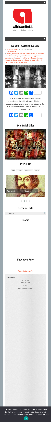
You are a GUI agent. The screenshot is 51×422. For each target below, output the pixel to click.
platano (15, 60)
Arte (13, 170)
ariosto (14, 54)
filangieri (17, 56)
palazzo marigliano (22, 58)
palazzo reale (34, 58)
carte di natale (30, 54)
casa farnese (40, 54)
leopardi (7, 58)
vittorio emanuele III (20, 62)
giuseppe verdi (36, 56)
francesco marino (12, 50)
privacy (25, 285)
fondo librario (25, 56)
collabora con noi (25, 288)
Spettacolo (28, 170)
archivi (9, 54)
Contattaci (25, 283)
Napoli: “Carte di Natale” (25, 45)
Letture (37, 170)
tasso (11, 62)
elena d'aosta (9, 56)
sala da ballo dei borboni (26, 60)
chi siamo (25, 280)
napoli (13, 58)
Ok (26, 418)
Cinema (19, 170)
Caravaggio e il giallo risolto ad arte (21, 191)
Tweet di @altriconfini (25, 271)
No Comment (11, 52)
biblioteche (21, 54)
